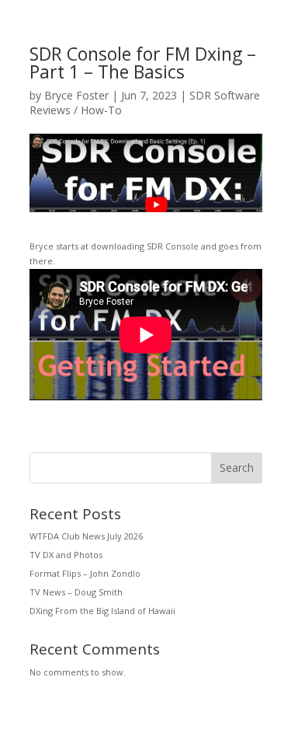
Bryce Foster (76, 95)
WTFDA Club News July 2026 (86, 536)
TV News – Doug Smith (76, 592)
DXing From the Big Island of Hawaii (102, 610)
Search (237, 467)
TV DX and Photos (65, 554)
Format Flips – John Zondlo (84, 573)
